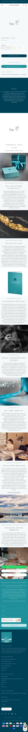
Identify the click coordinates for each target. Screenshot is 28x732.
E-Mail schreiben (14, 570)
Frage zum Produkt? (14, 62)
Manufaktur (3, 670)
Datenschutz (4, 682)
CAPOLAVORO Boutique (6, 661)
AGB (2, 684)
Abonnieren (6, 709)
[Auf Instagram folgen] (5, 713)
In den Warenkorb (14, 55)
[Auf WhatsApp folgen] (15, 713)
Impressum (3, 686)
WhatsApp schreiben (15, 567)
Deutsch (20, 717)
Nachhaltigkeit (4, 668)
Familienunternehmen (6, 665)
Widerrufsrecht (4, 676)
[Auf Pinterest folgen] (8, 713)
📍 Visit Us (24, 693)
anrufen (14, 574)
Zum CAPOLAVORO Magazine (14, 492)
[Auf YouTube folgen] (12, 713)
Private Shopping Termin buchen (8, 663)
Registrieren (14, 625)
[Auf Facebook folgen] (2, 713)
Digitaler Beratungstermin (14, 66)
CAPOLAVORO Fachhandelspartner (8, 659)
